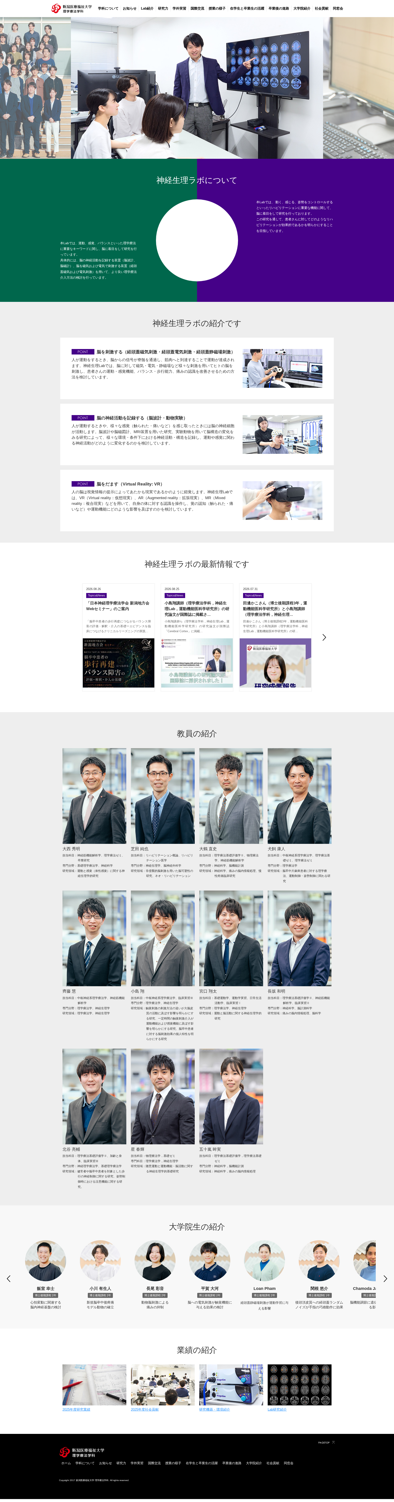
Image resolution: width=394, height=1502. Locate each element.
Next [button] (324, 637)
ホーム (66, 1463)
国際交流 (197, 8)
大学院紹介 (302, 8)
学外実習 (179, 8)
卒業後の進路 (279, 8)
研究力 (163, 8)
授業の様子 (217, 8)
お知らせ (130, 8)
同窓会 (338, 8)
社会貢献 (322, 8)
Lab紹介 (147, 8)
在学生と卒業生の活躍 (247, 8)
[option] (197, 88)
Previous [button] (69, 637)
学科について (108, 8)
